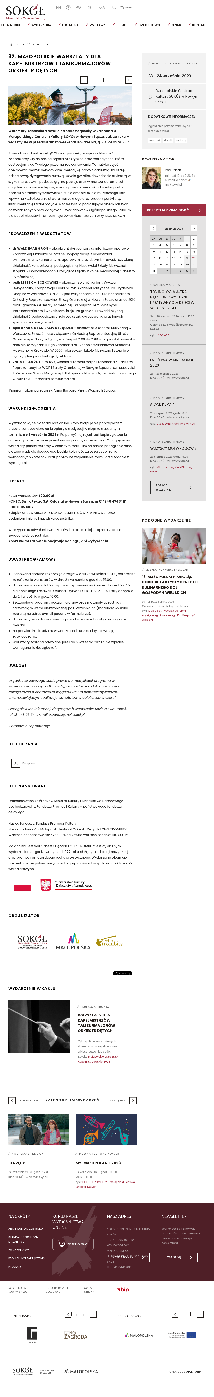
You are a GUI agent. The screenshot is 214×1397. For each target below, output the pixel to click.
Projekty (15, 1267)
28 (180, 264)
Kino (15, 1154)
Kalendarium (41, 44)
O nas (176, 25)
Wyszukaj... (127, 7)
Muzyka (103, 1007)
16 (193, 251)
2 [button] (71, 1314)
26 (167, 264)
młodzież (154, 140)
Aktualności (22, 44)
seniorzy (181, 140)
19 (167, 258)
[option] (70, 105)
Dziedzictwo (149, 25)
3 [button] (76, 1315)
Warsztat (189, 63)
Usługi (121, 25)
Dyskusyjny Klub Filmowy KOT (176, 424)
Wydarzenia (41, 25)
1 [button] (103, 80)
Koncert (114, 1154)
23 (193, 258)
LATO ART (163, 335)
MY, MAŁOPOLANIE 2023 (98, 1163)
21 (180, 258)
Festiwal (99, 1154)
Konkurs (165, 569)
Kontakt (199, 25)
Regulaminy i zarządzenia (26, 1258)
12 (167, 251)
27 (173, 264)
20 (173, 258)
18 (160, 258)
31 (154, 271)
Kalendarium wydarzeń (72, 1100)
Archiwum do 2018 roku (25, 1229)
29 (187, 264)
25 (160, 264)
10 (153, 251)
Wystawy (97, 25)
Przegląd (181, 569)
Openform (193, 1372)
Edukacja (70, 25)
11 (160, 251)
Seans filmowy (31, 1154)
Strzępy (16, 1163)
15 (187, 251)
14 (180, 251)
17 (154, 258)
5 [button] (83, 1315)
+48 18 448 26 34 (182, 176)
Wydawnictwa (19, 1250)
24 (153, 264)
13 (174, 251)
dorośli (168, 140)
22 (187, 258)
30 (193, 264)
